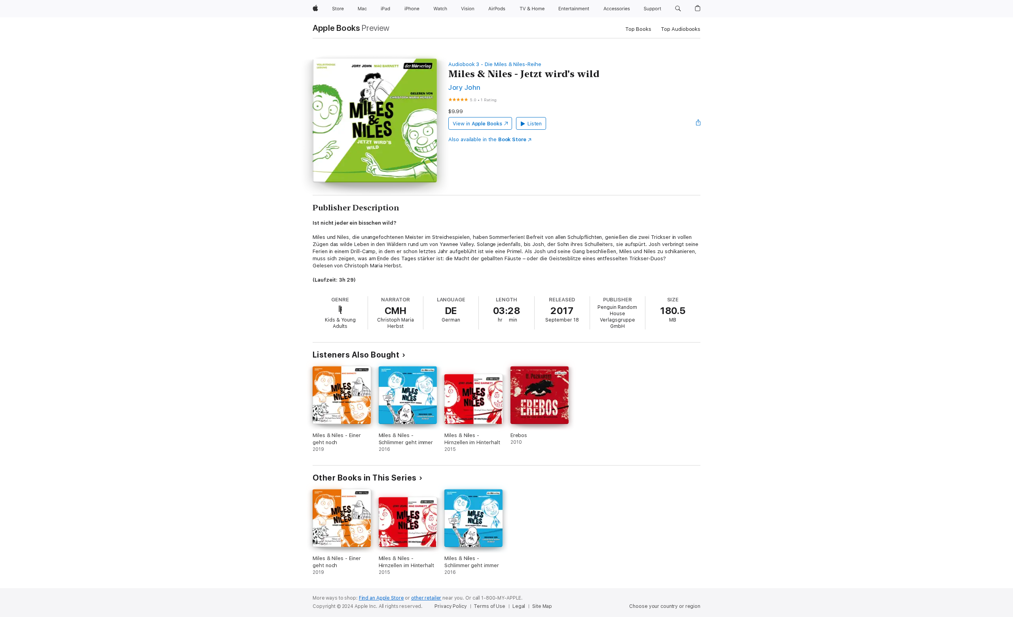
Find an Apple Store (381, 598)
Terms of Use (489, 606)
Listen (534, 124)
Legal (518, 606)
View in (477, 124)
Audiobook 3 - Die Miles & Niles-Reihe (494, 64)
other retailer (426, 598)
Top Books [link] (638, 29)
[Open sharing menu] (698, 123)
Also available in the (487, 139)
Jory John (464, 87)
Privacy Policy (450, 606)
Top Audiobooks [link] (680, 29)
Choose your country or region (664, 606)
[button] (678, 8)
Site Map (542, 606)
